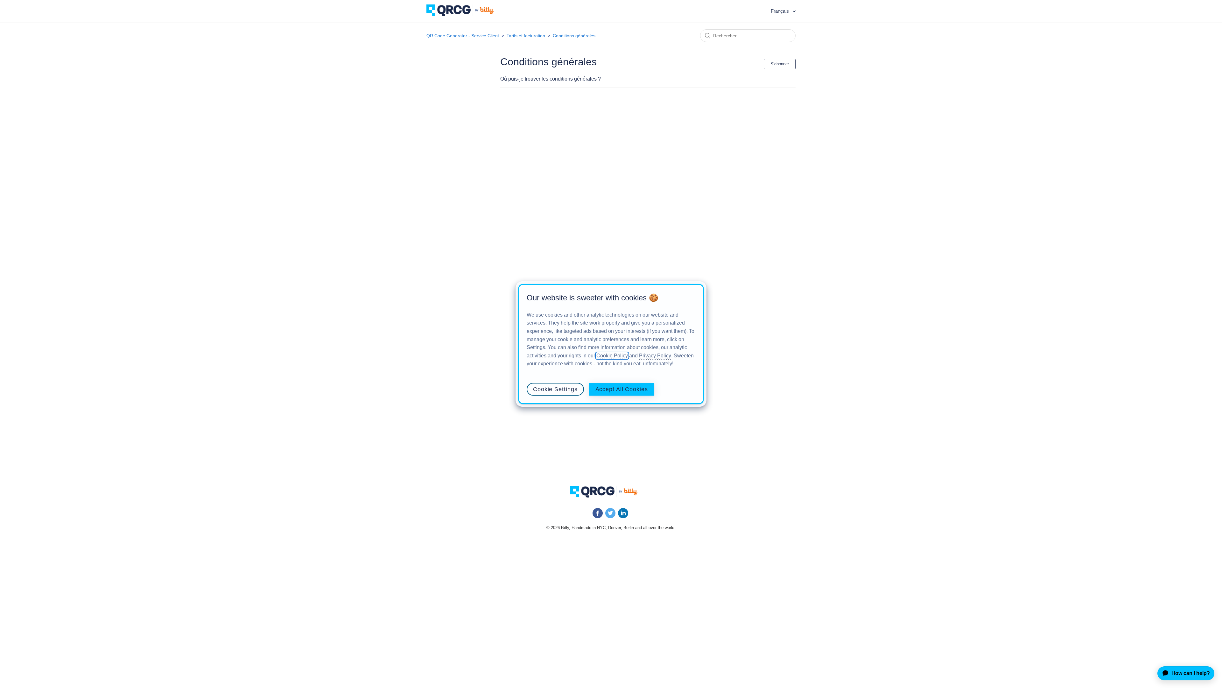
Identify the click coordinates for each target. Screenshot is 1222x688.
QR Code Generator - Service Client (462, 35)
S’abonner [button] (779, 63)
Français (780, 11)
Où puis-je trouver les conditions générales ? (550, 79)
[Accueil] (464, 14)
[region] (611, 344)
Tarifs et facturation (526, 35)
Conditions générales (574, 35)
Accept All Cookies (621, 389)
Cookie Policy (612, 355)
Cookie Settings (555, 389)
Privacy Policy (655, 355)
